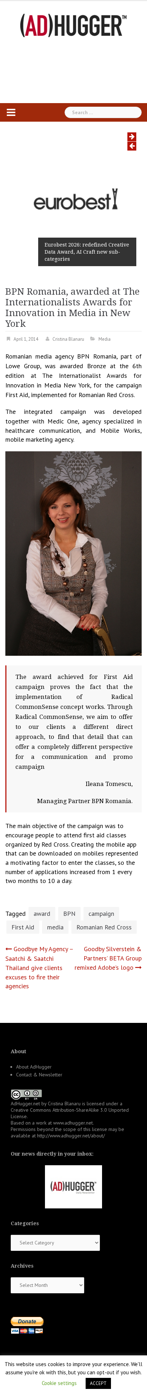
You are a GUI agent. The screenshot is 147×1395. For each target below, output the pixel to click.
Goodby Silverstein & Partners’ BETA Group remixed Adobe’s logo (108, 958)
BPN (69, 913)
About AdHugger (34, 1067)
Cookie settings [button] (59, 1383)
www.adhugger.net (73, 1123)
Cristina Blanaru (68, 339)
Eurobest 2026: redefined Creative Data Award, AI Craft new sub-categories (87, 252)
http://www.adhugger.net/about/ (71, 1135)
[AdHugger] (73, 25)
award (42, 913)
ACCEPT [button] (98, 1383)
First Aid (22, 927)
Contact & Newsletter (39, 1074)
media (55, 927)
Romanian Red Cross (104, 927)
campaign (101, 913)
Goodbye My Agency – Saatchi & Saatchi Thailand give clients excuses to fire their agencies (39, 967)
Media (104, 339)
